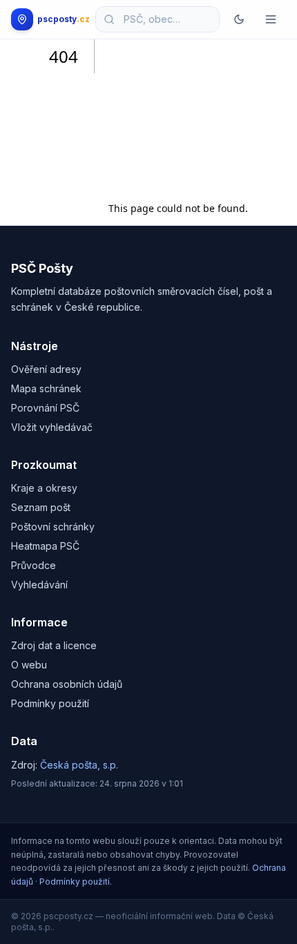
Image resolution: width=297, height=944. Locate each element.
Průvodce (33, 565)
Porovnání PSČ (45, 408)
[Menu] (271, 19)
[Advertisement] (178, 115)
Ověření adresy (46, 369)
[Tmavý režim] (239, 19)
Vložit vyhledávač (52, 427)
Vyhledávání (39, 584)
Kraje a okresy (44, 488)
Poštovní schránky (53, 526)
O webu (29, 665)
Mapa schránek (46, 388)
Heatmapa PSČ (45, 546)
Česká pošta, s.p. (79, 765)
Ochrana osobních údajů (66, 684)
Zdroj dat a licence (54, 645)
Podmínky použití (50, 703)
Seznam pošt (40, 507)
